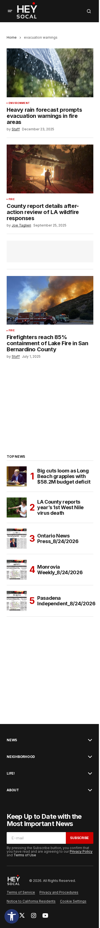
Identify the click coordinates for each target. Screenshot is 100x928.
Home (12, 37)
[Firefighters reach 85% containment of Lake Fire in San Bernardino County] (50, 300)
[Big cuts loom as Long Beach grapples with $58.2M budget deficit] (17, 476)
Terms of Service (21, 892)
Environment (19, 103)
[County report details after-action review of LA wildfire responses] (50, 169)
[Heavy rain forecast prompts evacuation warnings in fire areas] (50, 72)
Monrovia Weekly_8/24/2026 (59, 569)
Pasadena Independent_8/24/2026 (66, 600)
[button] (11, 916)
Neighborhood (21, 757)
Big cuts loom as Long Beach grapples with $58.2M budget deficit (63, 476)
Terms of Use (25, 855)
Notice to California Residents (31, 901)
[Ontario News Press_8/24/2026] (17, 539)
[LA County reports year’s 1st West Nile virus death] (17, 507)
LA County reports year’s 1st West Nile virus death (60, 507)
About (13, 790)
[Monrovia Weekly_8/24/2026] (17, 570)
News (12, 740)
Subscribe (79, 838)
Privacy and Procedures (58, 892)
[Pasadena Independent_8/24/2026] (17, 601)
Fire (12, 199)
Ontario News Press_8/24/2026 (58, 538)
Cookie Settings (73, 901)
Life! (11, 773)
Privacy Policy (81, 851)
